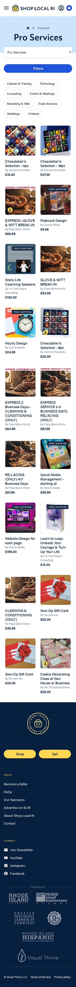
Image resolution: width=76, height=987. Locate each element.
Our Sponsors (14, 799)
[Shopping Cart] (69, 8)
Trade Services (47, 103)
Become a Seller (16, 783)
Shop (20, 753)
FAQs (8, 791)
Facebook (17, 873)
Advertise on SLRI (17, 807)
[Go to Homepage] (33, 10)
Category (10, 44)
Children (33, 113)
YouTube (16, 857)
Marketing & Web (18, 103)
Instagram (17, 865)
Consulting (14, 93)
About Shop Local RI (19, 815)
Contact (9, 823)
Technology (47, 83)
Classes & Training (19, 83)
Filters (38, 68)
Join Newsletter (21, 849)
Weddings (13, 113)
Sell (55, 753)
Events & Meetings (42, 93)
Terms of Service (41, 977)
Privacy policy (62, 977)
